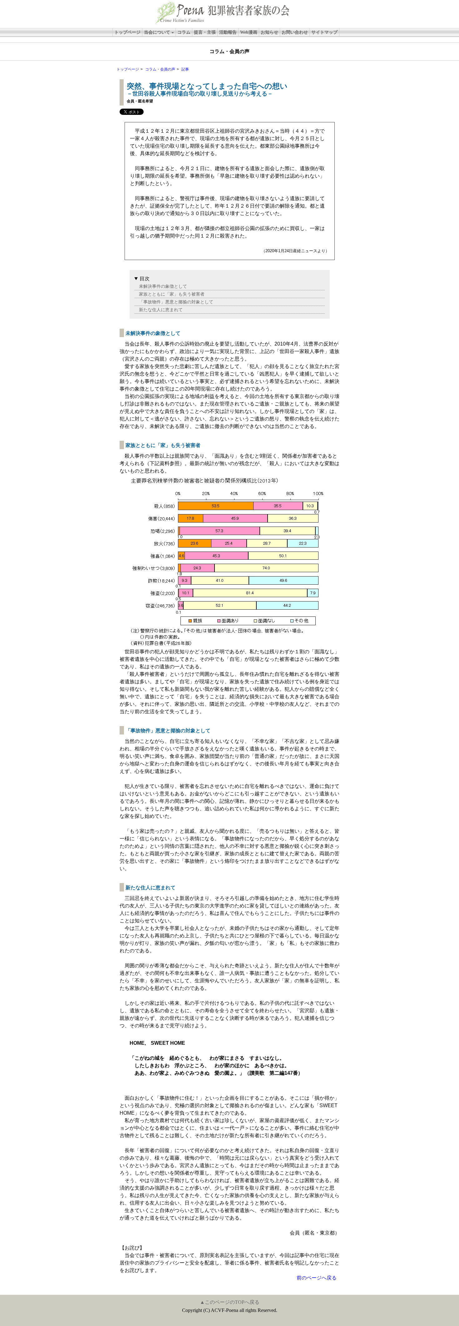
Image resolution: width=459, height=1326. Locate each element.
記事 (185, 69)
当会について (157, 32)
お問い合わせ (295, 32)
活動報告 (228, 32)
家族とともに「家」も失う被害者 (172, 294)
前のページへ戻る (317, 1277)
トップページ (127, 32)
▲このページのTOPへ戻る (229, 1302)
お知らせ (269, 32)
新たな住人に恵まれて (161, 309)
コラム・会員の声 (160, 69)
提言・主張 (205, 32)
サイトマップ (324, 32)
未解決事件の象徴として (163, 286)
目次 (145, 278)
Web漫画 (248, 32)
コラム (183, 32)
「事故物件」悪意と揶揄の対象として (176, 301)
